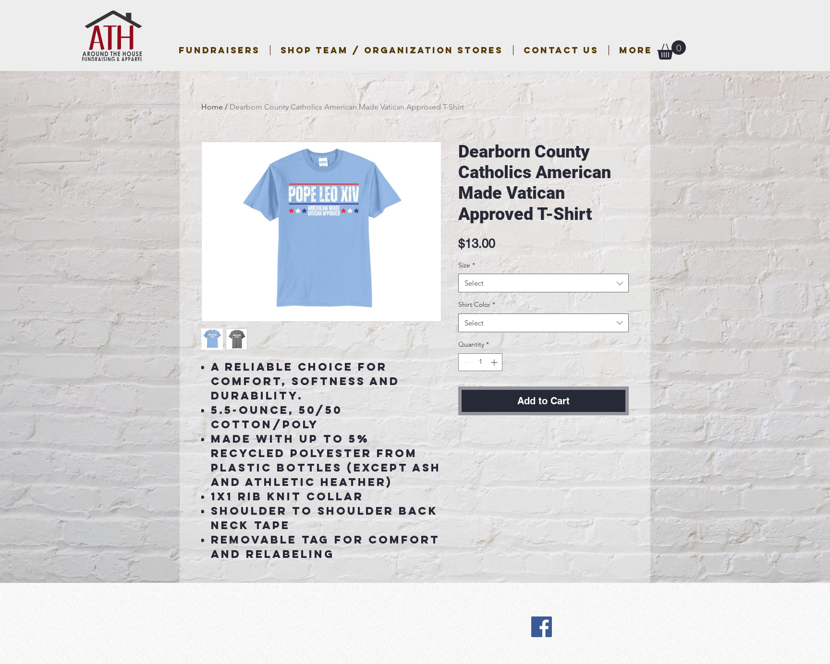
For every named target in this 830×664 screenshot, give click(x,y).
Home (212, 106)
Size (466, 265)
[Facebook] (541, 626)
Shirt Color (476, 304)
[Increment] (495, 362)
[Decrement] (466, 362)
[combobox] (543, 283)
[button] (391, 50)
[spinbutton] (480, 362)
